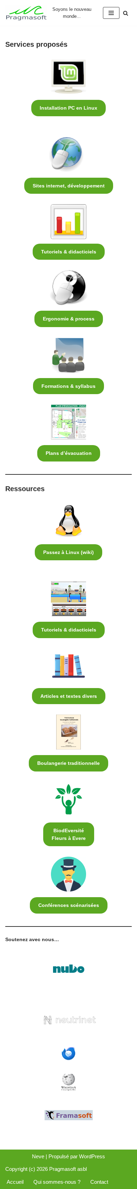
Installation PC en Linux (68, 108)
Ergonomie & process (68, 319)
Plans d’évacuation (69, 453)
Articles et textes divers (68, 696)
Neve (38, 1156)
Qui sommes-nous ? (56, 1182)
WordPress (92, 1156)
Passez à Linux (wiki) (68, 552)
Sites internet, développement (69, 186)
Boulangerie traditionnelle (68, 763)
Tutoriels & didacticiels (68, 251)
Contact (99, 1182)
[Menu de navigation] (111, 13)
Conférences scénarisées (68, 905)
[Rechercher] (125, 13)
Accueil (15, 1182)
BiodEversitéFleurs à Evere (69, 834)
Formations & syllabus (68, 386)
